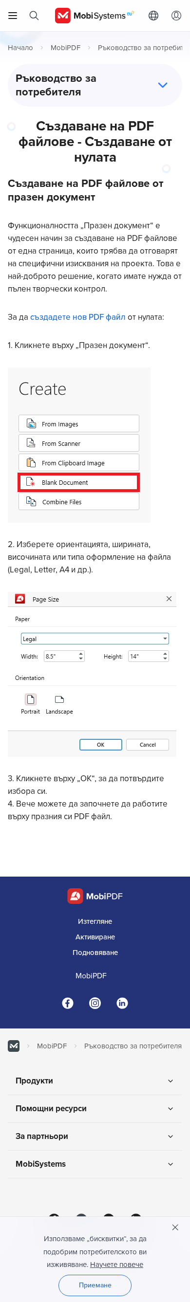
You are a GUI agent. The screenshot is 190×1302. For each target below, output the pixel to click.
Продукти (34, 1081)
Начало (20, 47)
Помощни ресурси (51, 1108)
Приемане (95, 1285)
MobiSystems (41, 1164)
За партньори (42, 1136)
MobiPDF (65, 47)
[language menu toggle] (156, 15)
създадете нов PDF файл (79, 317)
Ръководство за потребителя (133, 1046)
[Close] (175, 1227)
